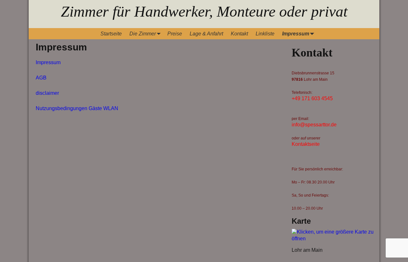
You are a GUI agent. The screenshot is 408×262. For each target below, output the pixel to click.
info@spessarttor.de (314, 124)
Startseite (111, 33)
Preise (174, 33)
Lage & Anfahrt (206, 33)
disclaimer (47, 93)
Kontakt (239, 33)
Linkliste (265, 33)
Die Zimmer (142, 33)
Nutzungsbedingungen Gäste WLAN (77, 108)
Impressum (295, 33)
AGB (41, 77)
